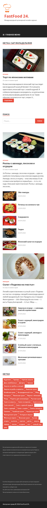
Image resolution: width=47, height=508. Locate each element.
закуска (36, 421)
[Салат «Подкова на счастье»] (23, 280)
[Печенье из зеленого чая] (9, 212)
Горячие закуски (27, 380)
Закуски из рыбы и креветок (14, 389)
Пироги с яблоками (34, 395)
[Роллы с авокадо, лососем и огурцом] (23, 158)
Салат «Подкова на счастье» (19, 284)
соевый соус (37, 424)
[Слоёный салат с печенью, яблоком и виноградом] (9, 353)
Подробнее (8, 100)
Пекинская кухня (19, 395)
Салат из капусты (10, 402)
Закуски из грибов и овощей (14, 386)
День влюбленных (10, 383)
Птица (6, 399)
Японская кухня (24, 418)
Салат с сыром (22, 408)
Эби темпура (23, 192)
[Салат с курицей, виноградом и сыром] (9, 328)
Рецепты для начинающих (19, 399)
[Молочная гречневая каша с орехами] (9, 365)
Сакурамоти (23, 217)
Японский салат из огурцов (30, 242)
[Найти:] (23, 120)
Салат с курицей (9, 408)
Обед (37, 392)
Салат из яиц (37, 402)
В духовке (7, 380)
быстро (34, 418)
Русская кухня (36, 399)
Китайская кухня (9, 392)
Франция (6, 281)
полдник (22, 424)
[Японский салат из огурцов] (9, 249)
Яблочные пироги (10, 418)
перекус (6, 424)
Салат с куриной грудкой (24, 405)
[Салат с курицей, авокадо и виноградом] (9, 340)
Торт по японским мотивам (18, 77)
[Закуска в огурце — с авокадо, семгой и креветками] (9, 316)
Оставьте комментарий (10, 80)
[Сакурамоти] (9, 225)
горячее (22, 421)
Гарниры (16, 380)
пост (28, 424)
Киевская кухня (31, 389)
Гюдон (21, 229)
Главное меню (12, 35)
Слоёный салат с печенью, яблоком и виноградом (29, 346)
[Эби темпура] (9, 200)
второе (6, 421)
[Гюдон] (9, 237)
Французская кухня (10, 415)
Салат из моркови (24, 402)
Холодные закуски (26, 415)
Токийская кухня (18, 411)
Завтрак (30, 383)
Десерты (22, 383)
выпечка (14, 421)
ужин (5, 427)
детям (29, 421)
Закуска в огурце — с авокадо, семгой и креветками (31, 309)
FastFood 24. (16, 16)
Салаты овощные (36, 408)
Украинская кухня (32, 411)
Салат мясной (9, 405)
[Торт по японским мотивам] (23, 61)
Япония (5, 74)
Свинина (7, 411)
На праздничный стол (25, 392)
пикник (14, 424)
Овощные (7, 395)
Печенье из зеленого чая (28, 205)
